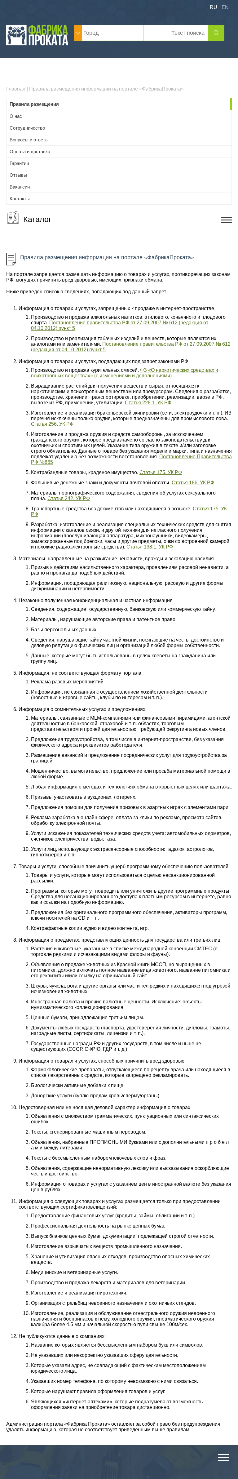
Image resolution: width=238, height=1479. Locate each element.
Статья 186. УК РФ (193, 482)
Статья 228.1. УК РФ (148, 402)
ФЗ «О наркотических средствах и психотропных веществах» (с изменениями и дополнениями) (124, 372)
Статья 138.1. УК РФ (149, 546)
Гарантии (19, 163)
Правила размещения (34, 104)
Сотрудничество (27, 128)
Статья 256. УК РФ (52, 424)
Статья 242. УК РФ (68, 498)
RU (213, 7)
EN (225, 7)
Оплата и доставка (30, 151)
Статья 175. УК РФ (160, 472)
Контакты (20, 198)
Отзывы (18, 175)
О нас (16, 116)
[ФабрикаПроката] (37, 44)
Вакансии (20, 186)
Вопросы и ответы (29, 139)
